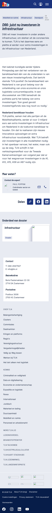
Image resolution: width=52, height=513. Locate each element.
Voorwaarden (7, 502)
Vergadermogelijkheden (14, 348)
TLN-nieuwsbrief (42, 497)
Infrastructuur (26, 18)
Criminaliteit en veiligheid (14, 375)
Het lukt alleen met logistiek (15, 362)
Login (40, 4)
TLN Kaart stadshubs (13, 455)
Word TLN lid (9, 430)
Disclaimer (33, 492)
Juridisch (7, 404)
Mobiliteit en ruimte (10, 18)
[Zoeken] (35, 4)
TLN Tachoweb (10, 445)
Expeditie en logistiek (13, 389)
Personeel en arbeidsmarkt (15, 423)
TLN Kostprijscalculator (16, 450)
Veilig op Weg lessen (12, 353)
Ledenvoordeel (11, 435)
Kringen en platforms (12, 334)
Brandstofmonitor (12, 440)
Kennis (6, 369)
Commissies (8, 324)
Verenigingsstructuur (12, 343)
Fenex (6, 394)
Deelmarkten (9, 329)
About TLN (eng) (20, 492)
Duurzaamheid (10, 413)
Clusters (7, 319)
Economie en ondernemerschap (17, 385)
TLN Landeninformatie (14, 464)
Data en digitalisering (12, 380)
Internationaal (9, 399)
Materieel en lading (12, 408)
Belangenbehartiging (12, 315)
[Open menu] (47, 4)
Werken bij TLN (10, 357)
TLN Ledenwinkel (11, 459)
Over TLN (7, 309)
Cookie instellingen (9, 497)
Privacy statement (26, 497)
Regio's (6, 338)
